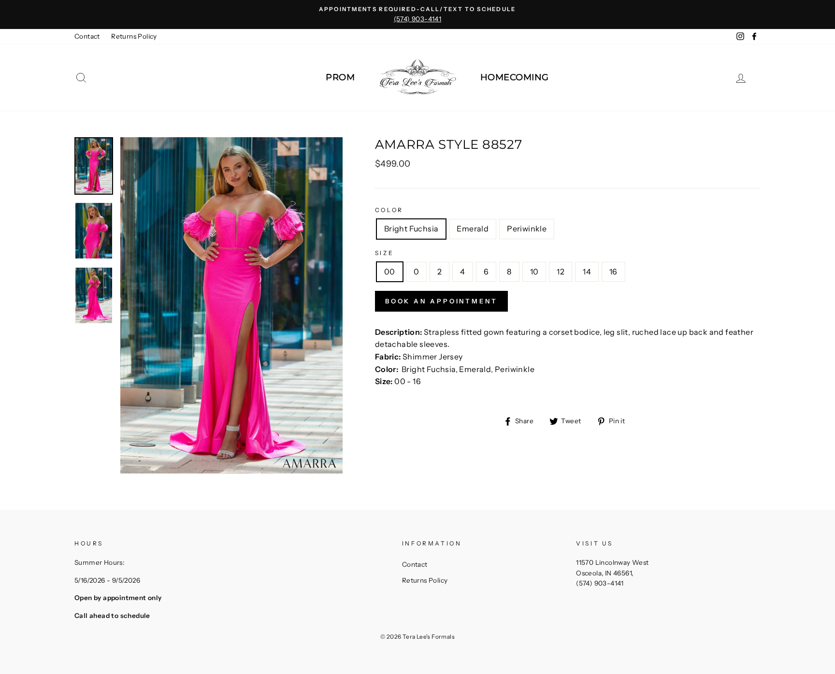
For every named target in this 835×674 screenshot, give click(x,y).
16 (613, 271)
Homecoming (514, 77)
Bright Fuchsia (411, 228)
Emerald (473, 228)
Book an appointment (441, 301)
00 (389, 271)
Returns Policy (134, 36)
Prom (340, 77)
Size (384, 253)
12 (560, 271)
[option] (417, 14)
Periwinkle (527, 228)
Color (389, 210)
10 (534, 271)
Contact (87, 36)
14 (587, 271)
